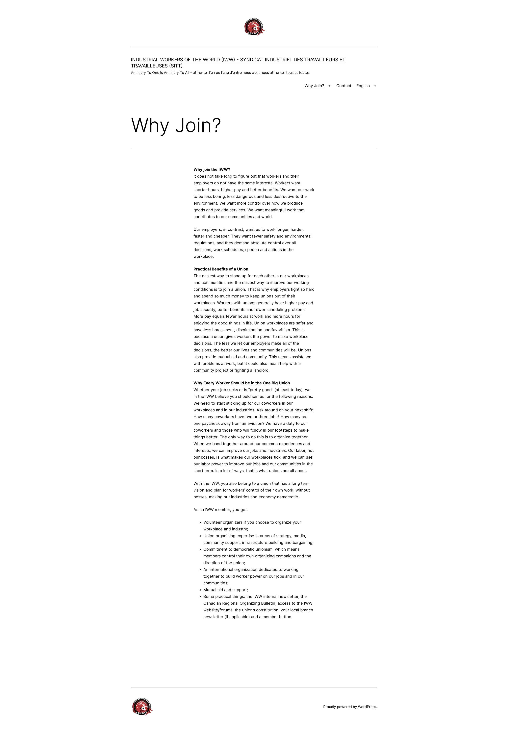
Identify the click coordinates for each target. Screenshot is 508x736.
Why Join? (314, 85)
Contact (343, 85)
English (363, 85)
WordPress (367, 707)
